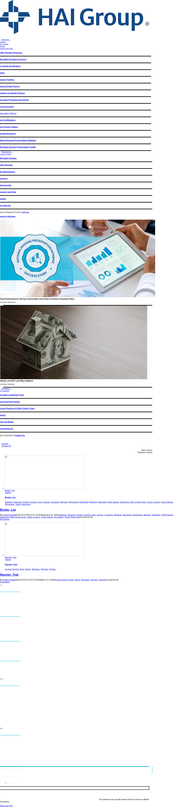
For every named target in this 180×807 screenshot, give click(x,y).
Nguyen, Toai (10, 557)
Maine (28, 569)
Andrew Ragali (9, 515)
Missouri (93, 502)
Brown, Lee (10, 490)
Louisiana (55, 502)
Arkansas (18, 502)
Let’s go (25, 212)
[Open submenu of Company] (11, 389)
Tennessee (9, 504)
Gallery (8, 493)
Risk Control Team (138, 502)
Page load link (6, 806)
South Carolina (153, 502)
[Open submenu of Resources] (12, 152)
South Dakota (167, 502)
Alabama (9, 502)
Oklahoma (124, 502)
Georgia (33, 502)
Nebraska (102, 502)
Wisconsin (26, 504)
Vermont (44, 569)
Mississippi (84, 502)
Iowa (40, 502)
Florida (26, 502)
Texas (18, 504)
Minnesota (73, 502)
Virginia (52, 569)
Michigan (64, 502)
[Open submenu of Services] (10, 40)
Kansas (46, 502)
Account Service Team (14, 569)
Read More (5, 519)
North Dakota (113, 502)
